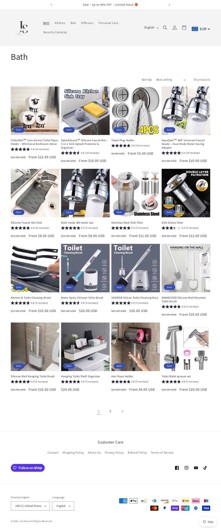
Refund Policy (137, 452)
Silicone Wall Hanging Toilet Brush (33, 376)
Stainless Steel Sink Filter (127, 222)
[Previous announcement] (51, 4)
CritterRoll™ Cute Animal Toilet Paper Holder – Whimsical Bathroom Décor (34, 142)
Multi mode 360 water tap (77, 222)
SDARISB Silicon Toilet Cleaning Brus (134, 297)
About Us (94, 452)
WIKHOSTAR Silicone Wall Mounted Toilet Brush (184, 299)
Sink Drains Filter (172, 222)
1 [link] (99, 411)
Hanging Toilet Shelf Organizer (80, 376)
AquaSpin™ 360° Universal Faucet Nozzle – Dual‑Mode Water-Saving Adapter (183, 144)
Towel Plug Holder (122, 140)
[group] (30, 149)
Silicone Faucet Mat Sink (26, 222)
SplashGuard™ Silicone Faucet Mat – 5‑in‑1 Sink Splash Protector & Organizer (84, 144)
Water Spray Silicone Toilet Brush (82, 297)
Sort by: (147, 79)
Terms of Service (162, 452)
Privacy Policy (114, 452)
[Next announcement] (169, 4)
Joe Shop (25, 521)
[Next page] (122, 411)
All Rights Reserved (41, 521)
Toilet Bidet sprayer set (176, 376)
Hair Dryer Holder (122, 376)
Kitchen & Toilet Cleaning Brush (31, 297)
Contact (52, 452)
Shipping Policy (73, 452)
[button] (165, 27)
